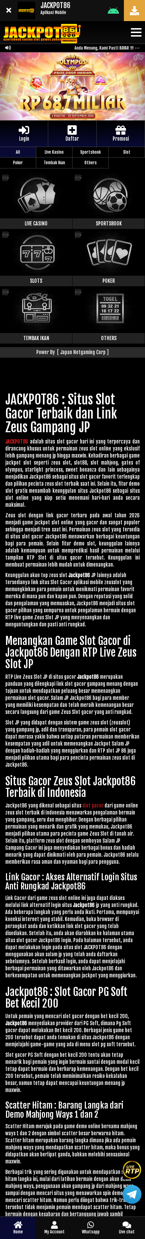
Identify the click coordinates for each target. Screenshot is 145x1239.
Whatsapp (91, 1231)
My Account (54, 1231)
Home (18, 1231)
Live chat (127, 1231)
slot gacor (92, 806)
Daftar (72, 139)
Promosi (121, 139)
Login (24, 139)
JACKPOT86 (16, 442)
